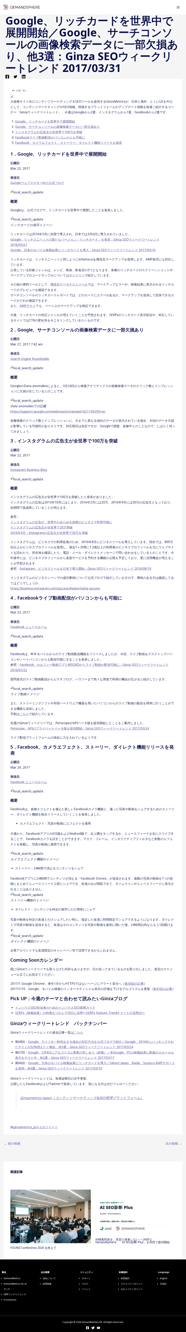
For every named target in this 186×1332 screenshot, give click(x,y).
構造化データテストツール (69, 284)
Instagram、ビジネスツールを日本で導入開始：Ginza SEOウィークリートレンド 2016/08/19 (85, 568)
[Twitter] (15, 76)
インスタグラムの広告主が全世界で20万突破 (41, 527)
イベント (86, 1289)
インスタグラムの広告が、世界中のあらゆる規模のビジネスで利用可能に (61, 522)
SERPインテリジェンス (15, 1294)
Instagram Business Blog (28, 469)
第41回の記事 (162, 989)
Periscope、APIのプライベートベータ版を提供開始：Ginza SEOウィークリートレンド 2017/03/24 (79, 728)
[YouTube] (98, 1327)
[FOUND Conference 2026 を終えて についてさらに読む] (50, 1216)
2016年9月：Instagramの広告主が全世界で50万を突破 (49, 533)
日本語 (163, 1283)
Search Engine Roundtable (29, 359)
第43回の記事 (134, 983)
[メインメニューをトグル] (178, 7)
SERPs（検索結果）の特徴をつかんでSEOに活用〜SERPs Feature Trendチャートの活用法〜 (80, 1013)
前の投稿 (12, 1143)
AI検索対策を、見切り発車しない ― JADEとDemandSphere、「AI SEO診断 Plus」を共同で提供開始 (132, 1240)
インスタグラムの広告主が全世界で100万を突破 (48, 132)
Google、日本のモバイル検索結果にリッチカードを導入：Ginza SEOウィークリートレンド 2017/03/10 (82, 250)
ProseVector (10, 1299)
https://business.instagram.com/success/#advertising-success (55, 588)
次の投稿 (174, 1143)
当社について (49, 1278)
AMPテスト (28, 305)
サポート (86, 1278)
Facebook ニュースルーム (28, 627)
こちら (24, 714)
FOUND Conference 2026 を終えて (33, 1248)
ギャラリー (76, 275)
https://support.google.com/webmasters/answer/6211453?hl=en (57, 411)
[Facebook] (7, 76)
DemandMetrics (12, 1278)
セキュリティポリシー (132, 1289)
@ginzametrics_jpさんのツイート (34, 1127)
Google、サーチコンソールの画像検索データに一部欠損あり (57, 126)
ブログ (85, 1283)
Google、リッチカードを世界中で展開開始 (45, 121)
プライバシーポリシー (132, 1283)
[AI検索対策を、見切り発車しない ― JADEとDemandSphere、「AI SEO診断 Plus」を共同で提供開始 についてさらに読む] (135, 1212)
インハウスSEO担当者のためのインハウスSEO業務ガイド (55, 1007)
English (163, 1278)
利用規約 (125, 1278)
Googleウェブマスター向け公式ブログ (37, 183)
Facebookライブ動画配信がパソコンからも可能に (50, 137)
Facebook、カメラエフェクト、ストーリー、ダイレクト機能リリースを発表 (68, 142)
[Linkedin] (23, 76)
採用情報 (47, 1283)
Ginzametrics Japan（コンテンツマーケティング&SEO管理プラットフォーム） (82, 1098)
